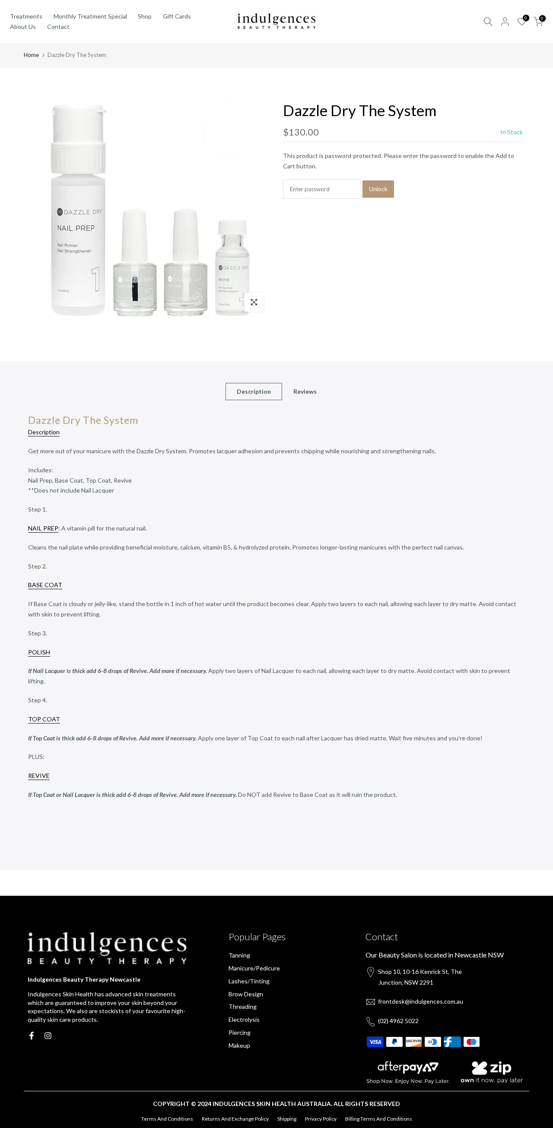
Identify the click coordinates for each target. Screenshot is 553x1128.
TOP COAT (44, 719)
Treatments (26, 16)
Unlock (378, 189)
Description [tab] (44, 432)
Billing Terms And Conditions (378, 1118)
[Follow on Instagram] (48, 1035)
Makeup (239, 1045)
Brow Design (246, 994)
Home (31, 54)
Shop (145, 16)
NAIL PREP (43, 528)
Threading (243, 1006)
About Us (23, 26)
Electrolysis (244, 1019)
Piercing (240, 1032)
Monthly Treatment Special (90, 16)
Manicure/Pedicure (254, 968)
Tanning (239, 955)
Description (254, 391)
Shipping (286, 1118)
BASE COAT (45, 584)
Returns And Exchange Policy (235, 1118)
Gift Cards (177, 16)
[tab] (276, 641)
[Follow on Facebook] (31, 1035)
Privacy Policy (321, 1118)
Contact (58, 26)
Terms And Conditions (167, 1118)
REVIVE (39, 775)
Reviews (305, 391)
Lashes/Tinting (249, 981)
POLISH (39, 652)
